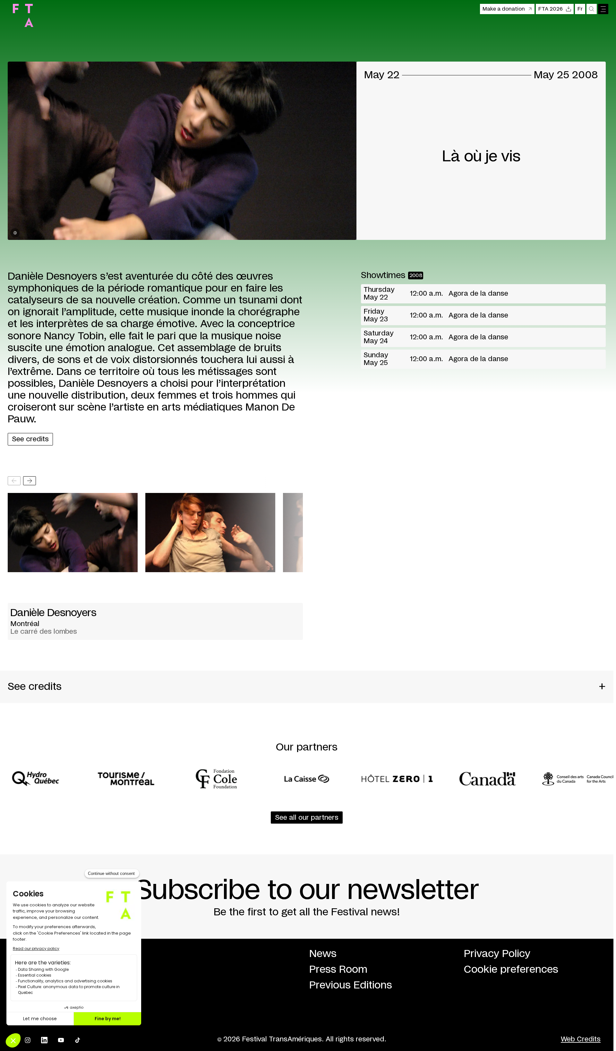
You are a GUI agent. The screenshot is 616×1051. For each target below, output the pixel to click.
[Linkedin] (44, 1040)
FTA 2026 (550, 9)
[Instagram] (27, 1040)
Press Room (338, 969)
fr (580, 9)
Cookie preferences (511, 969)
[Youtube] (61, 1040)
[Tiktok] (77, 1040)
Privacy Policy (497, 954)
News (323, 954)
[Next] (29, 480)
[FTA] (23, 15)
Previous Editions (350, 985)
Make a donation (504, 9)
